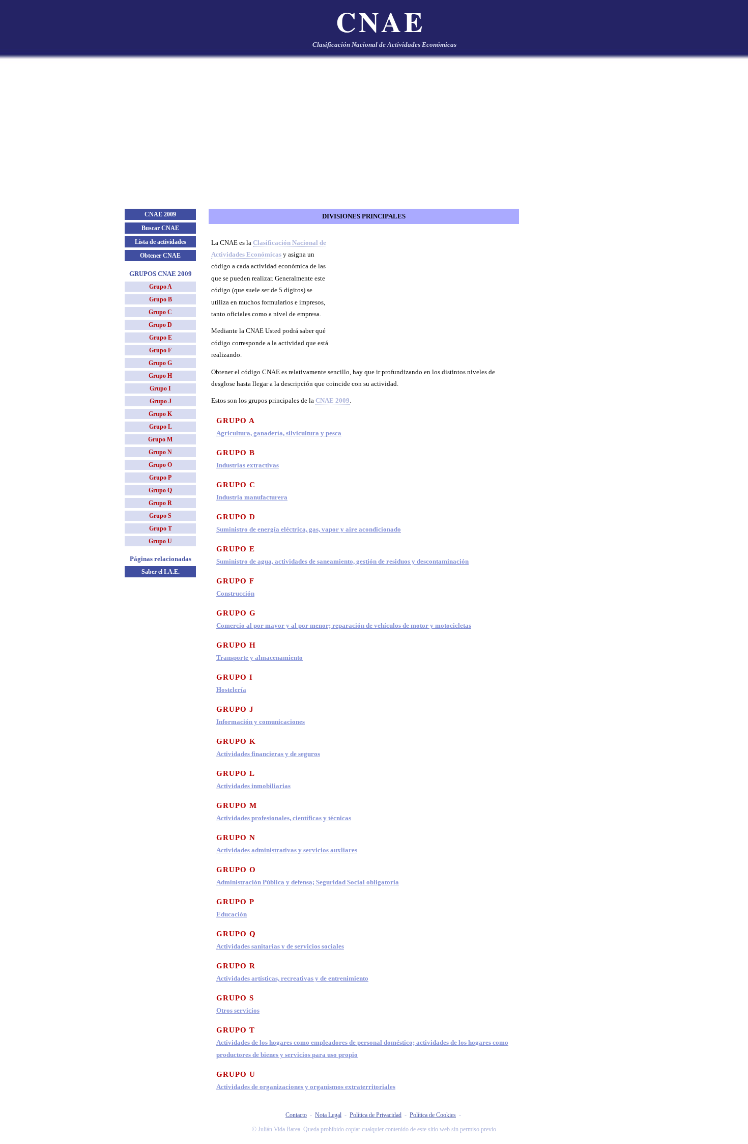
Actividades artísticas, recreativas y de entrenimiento (292, 978)
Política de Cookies (433, 1115)
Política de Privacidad (375, 1115)
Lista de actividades (160, 241)
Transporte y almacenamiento (259, 657)
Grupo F (160, 350)
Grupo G (160, 363)
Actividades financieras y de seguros (268, 754)
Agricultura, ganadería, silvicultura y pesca (278, 433)
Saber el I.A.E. (160, 571)
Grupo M (160, 439)
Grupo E (160, 337)
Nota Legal (328, 1115)
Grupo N (160, 452)
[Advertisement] (374, 132)
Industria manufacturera (251, 497)
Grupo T (160, 528)
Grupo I (160, 388)
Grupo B (160, 299)
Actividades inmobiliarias (253, 786)
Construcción (235, 593)
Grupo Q (160, 490)
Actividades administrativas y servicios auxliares (286, 850)
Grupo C (160, 312)
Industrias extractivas (247, 465)
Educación (231, 914)
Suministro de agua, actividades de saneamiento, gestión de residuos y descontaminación (342, 561)
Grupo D (160, 324)
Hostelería (231, 689)
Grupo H (160, 375)
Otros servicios (238, 1010)
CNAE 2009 (160, 214)
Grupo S (160, 515)
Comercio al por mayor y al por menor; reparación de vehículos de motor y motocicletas (343, 625)
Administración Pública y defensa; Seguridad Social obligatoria (307, 882)
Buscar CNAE (160, 228)
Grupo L (160, 426)
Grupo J (160, 401)
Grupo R (160, 503)
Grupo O (160, 464)
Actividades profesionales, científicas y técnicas (283, 818)
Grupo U (160, 541)
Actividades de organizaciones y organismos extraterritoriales (305, 1087)
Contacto (296, 1115)
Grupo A (160, 286)
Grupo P (160, 477)
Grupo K (160, 413)
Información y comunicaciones (260, 722)
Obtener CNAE (160, 255)
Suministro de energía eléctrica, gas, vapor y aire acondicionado (308, 529)
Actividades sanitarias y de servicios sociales (280, 946)
